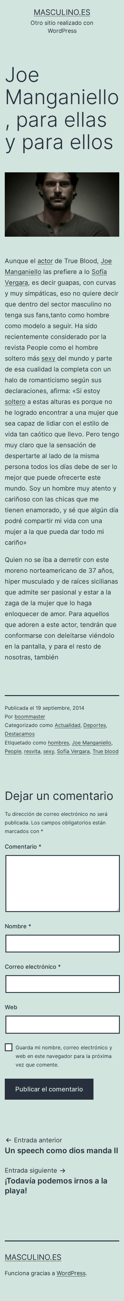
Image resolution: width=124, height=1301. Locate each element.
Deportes (94, 725)
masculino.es (62, 12)
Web (11, 1007)
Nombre (18, 926)
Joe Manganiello (91, 742)
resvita (32, 751)
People (13, 751)
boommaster (30, 716)
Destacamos (20, 733)
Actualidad (67, 725)
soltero (15, 402)
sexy (48, 358)
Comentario (23, 846)
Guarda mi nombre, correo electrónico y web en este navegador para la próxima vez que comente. (64, 1056)
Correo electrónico (33, 966)
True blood (106, 751)
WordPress (71, 1273)
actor (45, 261)
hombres (58, 742)
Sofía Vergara (73, 751)
